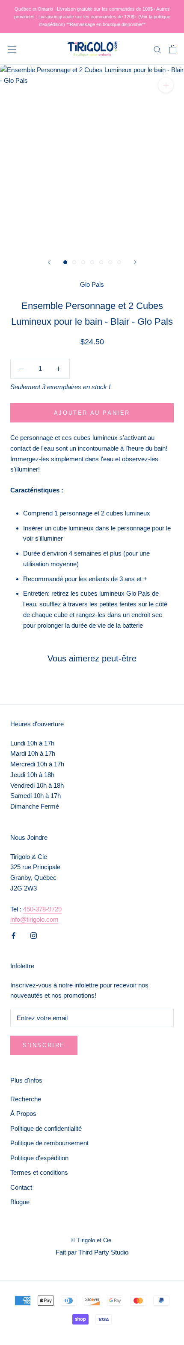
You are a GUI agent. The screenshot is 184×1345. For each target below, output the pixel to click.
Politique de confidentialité (46, 1128)
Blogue (20, 1201)
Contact (21, 1187)
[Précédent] (49, 262)
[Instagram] (33, 935)
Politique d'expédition (39, 1158)
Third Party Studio (103, 1252)
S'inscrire (44, 1045)
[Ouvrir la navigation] (12, 49)
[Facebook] (13, 935)
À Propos (23, 1113)
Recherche (25, 1099)
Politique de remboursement (49, 1143)
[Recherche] (157, 49)
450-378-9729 (42, 909)
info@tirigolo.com (34, 919)
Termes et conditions (39, 1172)
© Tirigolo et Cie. (92, 1240)
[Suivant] (135, 262)
